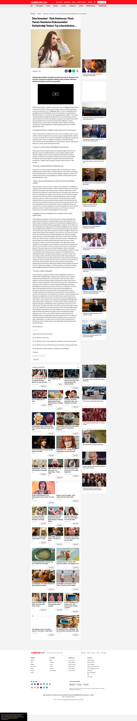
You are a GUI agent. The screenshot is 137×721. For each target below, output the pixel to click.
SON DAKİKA (39, 6)
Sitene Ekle (89, 676)
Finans (51, 664)
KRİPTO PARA (81, 2)
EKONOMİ (59, 2)
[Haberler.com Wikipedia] (35, 687)
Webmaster (89, 670)
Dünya (32, 672)
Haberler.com (71, 657)
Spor (32, 662)
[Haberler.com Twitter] (38, 684)
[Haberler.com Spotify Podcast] (50, 684)
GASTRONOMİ (102, 6)
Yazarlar (51, 668)
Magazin (33, 664)
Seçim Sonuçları (72, 664)
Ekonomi (33, 660)
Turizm (51, 666)
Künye (98, 652)
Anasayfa (33, 13)
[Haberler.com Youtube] (38, 687)
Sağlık (51, 660)
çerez (2, 715)
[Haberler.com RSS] (32, 687)
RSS (88, 674)
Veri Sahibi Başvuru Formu (93, 668)
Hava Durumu (71, 660)
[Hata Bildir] (65, 699)
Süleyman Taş (36, 359)
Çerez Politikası (90, 664)
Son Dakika (33, 666)
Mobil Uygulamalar (91, 672)
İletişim (93, 652)
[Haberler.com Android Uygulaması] (79, 684)
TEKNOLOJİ (72, 6)
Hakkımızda (83, 652)
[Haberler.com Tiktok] (41, 687)
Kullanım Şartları (90, 660)
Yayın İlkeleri (103, 652)
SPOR (73, 2)
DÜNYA (81, 6)
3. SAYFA (63, 6)
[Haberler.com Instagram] (41, 684)
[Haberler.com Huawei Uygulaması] (86, 684)
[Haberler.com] (38, 653)
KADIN (48, 6)
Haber (63, 696)
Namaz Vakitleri (71, 662)
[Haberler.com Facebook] (35, 684)
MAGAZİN (67, 2)
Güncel (39, 13)
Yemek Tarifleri (71, 670)
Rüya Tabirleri (71, 668)
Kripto (32, 668)
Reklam (88, 652)
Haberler (33, 657)
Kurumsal (89, 657)
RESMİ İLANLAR (90, 6)
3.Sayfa (32, 670)
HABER (90, 2)
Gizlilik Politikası (90, 662)
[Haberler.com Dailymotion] (47, 687)
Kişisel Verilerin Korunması (93, 666)
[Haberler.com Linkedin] (44, 684)
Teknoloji (52, 662)
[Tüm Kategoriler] (32, 6)
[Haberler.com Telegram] (44, 687)
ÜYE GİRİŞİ (103, 2)
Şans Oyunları (71, 666)
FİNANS (55, 6)
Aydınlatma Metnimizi (13, 718)
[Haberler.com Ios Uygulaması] (72, 684)
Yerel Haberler (53, 670)
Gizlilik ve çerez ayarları (58, 699)
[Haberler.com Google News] (32, 684)
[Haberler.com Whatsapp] (47, 684)
